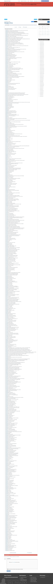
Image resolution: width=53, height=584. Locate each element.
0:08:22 (7, 159)
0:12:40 (7, 231)
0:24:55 (7, 443)
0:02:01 (7, 54)
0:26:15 (7, 474)
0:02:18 (7, 58)
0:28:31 (7, 525)
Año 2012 (42, 60)
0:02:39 (7, 65)
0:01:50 (7, 51)
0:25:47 (7, 462)
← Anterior (6, 19)
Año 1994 (42, 84)
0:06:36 (7, 135)
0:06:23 (7, 131)
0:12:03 (7, 223)
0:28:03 (7, 515)
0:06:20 (7, 130)
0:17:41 (7, 330)
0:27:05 (7, 491)
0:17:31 (7, 326)
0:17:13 (7, 319)
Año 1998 (42, 78)
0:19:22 (7, 354)
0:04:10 (7, 93)
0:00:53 (7, 39)
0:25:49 (7, 463)
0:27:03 (7, 490)
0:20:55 (7, 372)
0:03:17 (7, 75)
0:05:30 (7, 118)
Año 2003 (42, 72)
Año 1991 (41, 88)
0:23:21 (7, 414)
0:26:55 (7, 487)
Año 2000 (42, 76)
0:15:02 (7, 271)
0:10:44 (7, 201)
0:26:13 (7, 473)
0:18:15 (7, 345)
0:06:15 (7, 128)
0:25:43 (7, 460)
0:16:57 (7, 312)
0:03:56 (7, 89)
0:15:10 (7, 273)
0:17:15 (7, 320)
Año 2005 (42, 69)
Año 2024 (42, 44)
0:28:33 (7, 526)
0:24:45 (7, 439)
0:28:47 (7, 532)
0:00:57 (7, 40)
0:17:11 (7, 318)
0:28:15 (7, 520)
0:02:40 (7, 66)
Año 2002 (42, 73)
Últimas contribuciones (24, 580)
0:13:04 (7, 238)
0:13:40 (7, 249)
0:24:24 (7, 433)
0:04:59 (7, 110)
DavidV (15, 552)
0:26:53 (7, 486)
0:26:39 (7, 481)
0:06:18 (7, 129)
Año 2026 (42, 41)
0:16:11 (7, 296)
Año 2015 (42, 56)
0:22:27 (7, 398)
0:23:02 (7, 408)
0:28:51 (7, 533)
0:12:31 (7, 229)
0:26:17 (7, 475)
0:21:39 (7, 384)
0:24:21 (7, 432)
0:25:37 (7, 458)
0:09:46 (7, 184)
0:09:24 (7, 177)
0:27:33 (7, 503)
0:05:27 (7, 117)
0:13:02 (7, 237)
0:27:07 (7, 492)
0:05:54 (7, 124)
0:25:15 (7, 451)
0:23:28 (7, 416)
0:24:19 (7, 431)
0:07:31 (7, 148)
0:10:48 (7, 203)
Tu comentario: (9, 558)
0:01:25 (7, 46)
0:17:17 (7, 321)
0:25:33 (7, 456)
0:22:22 (7, 397)
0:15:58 (7, 291)
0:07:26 (7, 146)
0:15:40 (7, 284)
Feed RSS (22, 578)
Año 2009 (42, 64)
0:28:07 (7, 517)
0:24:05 (7, 428)
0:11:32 (7, 213)
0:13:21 (7, 243)
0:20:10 (7, 362)
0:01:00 (7, 41)
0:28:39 (7, 529)
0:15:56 (7, 290)
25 (42, 34)
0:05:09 (7, 113)
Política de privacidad (34, 578)
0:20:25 (7, 365)
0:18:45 (7, 350)
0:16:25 (7, 300)
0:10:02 (7, 191)
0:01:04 (7, 42)
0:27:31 (7, 502)
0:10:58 (7, 205)
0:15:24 (7, 278)
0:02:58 (7, 72)
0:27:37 (7, 504)
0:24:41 (7, 438)
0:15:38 (7, 283)
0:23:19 (7, 413)
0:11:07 (7, 207)
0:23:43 (7, 420)
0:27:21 (7, 498)
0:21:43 (7, 386)
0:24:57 (7, 444)
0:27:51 (7, 510)
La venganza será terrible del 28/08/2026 (11, 577)
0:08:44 (7, 167)
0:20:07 (7, 361)
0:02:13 (7, 57)
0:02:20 (7, 59)
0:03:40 (7, 81)
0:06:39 (7, 136)
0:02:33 (7, 63)
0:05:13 (7, 114)
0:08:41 (7, 165)
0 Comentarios (30, 552)
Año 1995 (42, 82)
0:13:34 (7, 248)
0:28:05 (7, 516)
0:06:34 (7, 134)
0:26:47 (7, 484)
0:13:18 (7, 242)
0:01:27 (7, 47)
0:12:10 (7, 225)
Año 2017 (42, 53)
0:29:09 (7, 541)
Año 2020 (42, 49)
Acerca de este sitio (33, 577)
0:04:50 (7, 105)
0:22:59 (7, 407)
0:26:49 (7, 485)
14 (47, 31)
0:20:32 (7, 367)
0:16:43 (7, 306)
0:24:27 (7, 434)
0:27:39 (7, 505)
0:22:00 (7, 390)
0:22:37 (7, 401)
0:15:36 (7, 282)
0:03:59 (7, 90)
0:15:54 (7, 289)
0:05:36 (7, 120)
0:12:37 (7, 230)
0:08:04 (7, 155)
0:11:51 (7, 220)
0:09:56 (7, 189)
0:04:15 (7, 94)
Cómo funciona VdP (33, 580)
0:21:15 (7, 378)
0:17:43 (7, 331)
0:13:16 (7, 241)
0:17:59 (7, 338)
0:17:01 (7, 314)
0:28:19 (7, 522)
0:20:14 (7, 363)
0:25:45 (7, 461)
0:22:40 (7, 402)
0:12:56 (7, 235)
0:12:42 (7, 232)
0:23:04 (7, 409)
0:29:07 (7, 540)
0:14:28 (7, 261)
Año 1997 (41, 80)
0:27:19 (7, 497)
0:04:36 (7, 100)
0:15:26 (7, 279)
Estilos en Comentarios (34, 581)
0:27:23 (7, 499)
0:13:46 (7, 250)
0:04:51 (7, 106)
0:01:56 (7, 52)
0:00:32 (7, 36)
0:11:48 (7, 219)
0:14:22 (7, 259)
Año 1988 (41, 92)
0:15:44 (7, 285)
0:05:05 (7, 112)
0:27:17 (7, 496)
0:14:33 (7, 262)
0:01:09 (7, 43)
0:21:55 (7, 389)
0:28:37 (7, 528)
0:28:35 (7, 527)
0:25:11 (7, 449)
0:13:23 (7, 244)
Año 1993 (42, 85)
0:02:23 (7, 60)
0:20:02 (7, 360)
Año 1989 (42, 90)
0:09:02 (7, 171)
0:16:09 (7, 295)
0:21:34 (7, 383)
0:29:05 (7, 539)
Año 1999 (42, 77)
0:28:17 (7, 521)
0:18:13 (7, 344)
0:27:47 (7, 508)
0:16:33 (7, 302)
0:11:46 (7, 218)
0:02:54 (7, 70)
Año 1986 (41, 94)
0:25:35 (7, 457)
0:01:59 (7, 53)
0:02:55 (7, 71)
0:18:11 (7, 343)
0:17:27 (7, 324)
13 (45, 31)
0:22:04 (7, 392)
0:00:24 (7, 34)
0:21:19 (7, 379)
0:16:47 (7, 308)
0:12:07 (7, 224)
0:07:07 (7, 143)
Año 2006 (42, 68)
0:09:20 (7, 176)
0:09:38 (7, 182)
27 (45, 34)
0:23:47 (7, 422)
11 (42, 31)
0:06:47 (7, 137)
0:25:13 (7, 450)
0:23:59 (7, 425)
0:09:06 (7, 173)
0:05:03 (7, 111)
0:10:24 (7, 196)
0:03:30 (7, 77)
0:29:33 (7, 550)
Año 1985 (41, 96)
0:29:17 (7, 543)
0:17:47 (7, 333)
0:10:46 (7, 202)
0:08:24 (7, 160)
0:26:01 (7, 468)
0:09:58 (7, 190)
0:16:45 (7, 307)
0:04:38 (7, 101)
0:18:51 (7, 351)
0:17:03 (7, 315)
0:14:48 (7, 266)
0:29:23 (7, 546)
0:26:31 (7, 478)
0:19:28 (7, 355)
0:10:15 (7, 195)
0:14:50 (7, 267)
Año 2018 (42, 52)
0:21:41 (7, 385)
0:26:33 (7, 479)
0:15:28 (7, 280)
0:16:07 (7, 294)
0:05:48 (7, 122)
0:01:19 (7, 45)
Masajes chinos (8, 23)
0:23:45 (7, 421)
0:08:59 (7, 170)
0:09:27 (7, 178)
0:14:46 (7, 265)
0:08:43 (7, 166)
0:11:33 (7, 214)
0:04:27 (7, 96)
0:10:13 (7, 194)
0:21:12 (7, 377)
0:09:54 (7, 188)
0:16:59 (7, 313)
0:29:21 (7, 545)
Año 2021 (42, 48)
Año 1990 (41, 89)
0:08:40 (7, 164)
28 (47, 34)
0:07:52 (7, 152)
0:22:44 (7, 403)
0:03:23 (7, 76)
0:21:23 (7, 380)
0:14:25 (7, 260)
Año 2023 (42, 45)
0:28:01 (7, 514)
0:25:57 (7, 466)
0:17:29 (7, 325)
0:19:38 (7, 357)
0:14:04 (7, 255)
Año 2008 (42, 65)
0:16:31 (7, 301)
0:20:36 (7, 368)
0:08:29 (7, 161)
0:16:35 (7, 303)
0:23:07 (7, 410)
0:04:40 (7, 102)
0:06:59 (7, 141)
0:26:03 (7, 469)
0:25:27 (7, 454)
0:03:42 (7, 83)
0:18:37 (7, 349)
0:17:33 (7, 327)
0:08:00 (7, 154)
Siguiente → (35, 19)
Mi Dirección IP (43, 577)
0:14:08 (7, 256)
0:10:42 (7, 200)
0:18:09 (7, 342)
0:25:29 (7, 455)
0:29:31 (7, 549)
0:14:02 (7, 254)
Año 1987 (41, 93)
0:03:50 (7, 87)
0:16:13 (7, 297)
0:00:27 (7, 35)
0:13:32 (7, 247)
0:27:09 (7, 493)
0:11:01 (7, 206)
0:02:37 (7, 64)
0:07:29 (7, 147)
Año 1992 (41, 86)
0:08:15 (7, 158)
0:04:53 (7, 107)
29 (48, 34)
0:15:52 (7, 288)
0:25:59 (7, 467)
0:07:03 (7, 142)
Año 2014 (42, 57)
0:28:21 (7, 523)
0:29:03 (7, 538)
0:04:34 (7, 99)
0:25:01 (7, 446)
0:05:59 (7, 125)
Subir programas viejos (24, 579)
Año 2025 (42, 43)
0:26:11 (7, 472)
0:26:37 (7, 480)
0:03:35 (7, 78)
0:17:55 (7, 336)
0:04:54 (7, 108)
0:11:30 (7, 212)
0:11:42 (7, 217)
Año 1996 (41, 81)
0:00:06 (7, 31)
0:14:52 (7, 268)
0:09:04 (7, 172)
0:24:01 (7, 426)
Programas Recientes (23, 577)
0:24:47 (7, 440)
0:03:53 (7, 88)
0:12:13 (7, 226)
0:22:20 (7, 396)
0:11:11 (7, 208)
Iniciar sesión (13, 562)
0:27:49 (7, 509)
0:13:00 (7, 236)
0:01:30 (7, 48)
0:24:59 (7, 445)
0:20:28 (7, 366)
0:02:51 (7, 69)
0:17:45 (7, 332)
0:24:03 (7, 427)
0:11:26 (7, 211)
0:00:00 (7, 30)
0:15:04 (7, 272)
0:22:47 (7, 404)
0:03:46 (7, 84)
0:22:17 (7, 395)
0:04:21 (7, 95)
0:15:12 (7, 274)
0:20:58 (7, 373)
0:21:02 (7, 374)
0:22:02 (7, 391)
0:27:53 (7, 511)
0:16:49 (7, 309)
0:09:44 (7, 183)
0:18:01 (7, 339)
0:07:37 (7, 149)
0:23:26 (7, 415)
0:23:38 (7, 419)
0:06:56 (7, 140)
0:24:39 (7, 437)
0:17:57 (7, 337)
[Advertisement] (26, 12)
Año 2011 (42, 61)
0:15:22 (7, 277)
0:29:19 (7, 544)
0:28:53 (7, 534)
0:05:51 (7, 123)
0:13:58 (7, 253)
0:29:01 (7, 537)
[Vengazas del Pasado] (9, 5)
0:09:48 (7, 185)
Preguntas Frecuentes (34, 579)
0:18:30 (7, 348)
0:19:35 (7, 356)
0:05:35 (7, 119)
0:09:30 (7, 179)
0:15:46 (7, 286)
